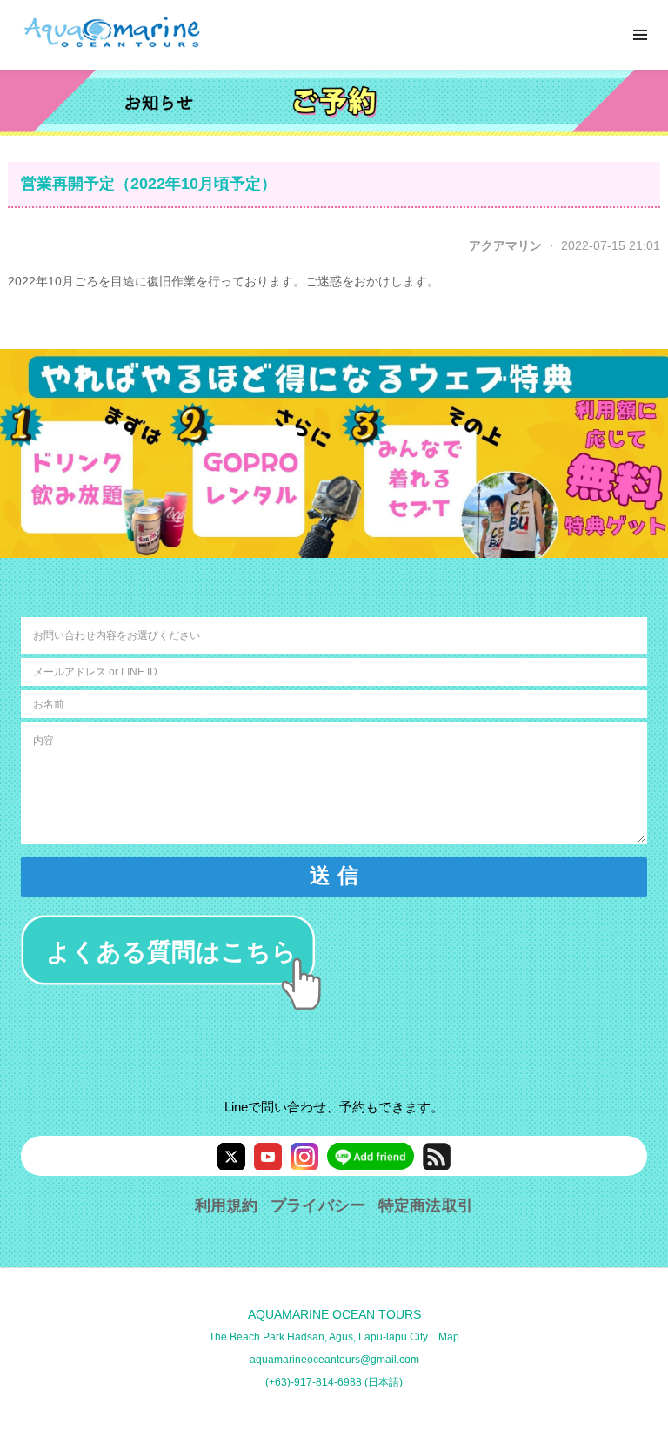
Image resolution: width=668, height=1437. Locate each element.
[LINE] (370, 1156)
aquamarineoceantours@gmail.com (334, 1359)
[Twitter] (231, 1156)
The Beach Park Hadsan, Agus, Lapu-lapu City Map (334, 1337)
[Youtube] (268, 1156)
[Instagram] (304, 1156)
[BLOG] (437, 1156)
